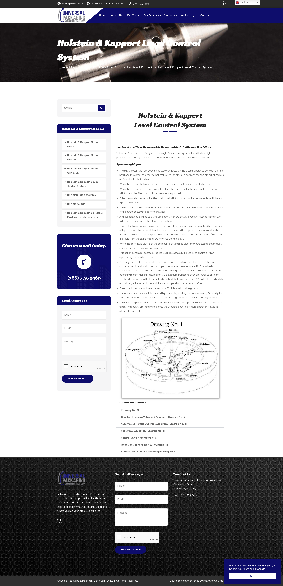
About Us (116, 15)
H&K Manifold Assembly (81, 195)
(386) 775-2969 (141, 3)
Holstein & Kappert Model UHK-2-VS (82, 170)
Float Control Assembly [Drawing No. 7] (144, 445)
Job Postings (187, 15)
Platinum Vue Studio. (214, 580)
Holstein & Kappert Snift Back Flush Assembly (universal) (85, 215)
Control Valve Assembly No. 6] (139, 438)
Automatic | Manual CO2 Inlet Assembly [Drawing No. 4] (154, 424)
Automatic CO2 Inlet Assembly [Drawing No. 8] (148, 452)
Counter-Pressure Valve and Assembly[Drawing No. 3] (153, 417)
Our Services (151, 15)
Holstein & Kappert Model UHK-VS (82, 157)
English (243, 2)
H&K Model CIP (76, 204)
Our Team (133, 15)
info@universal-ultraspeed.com (108, 3)
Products (169, 15)
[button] (170, 410)
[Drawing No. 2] (130, 410)
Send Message (76, 379)
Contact (205, 15)
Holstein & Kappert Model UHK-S (82, 144)
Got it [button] (252, 576)
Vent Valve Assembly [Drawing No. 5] (143, 431)
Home (102, 15)
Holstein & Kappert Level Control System (82, 184)
